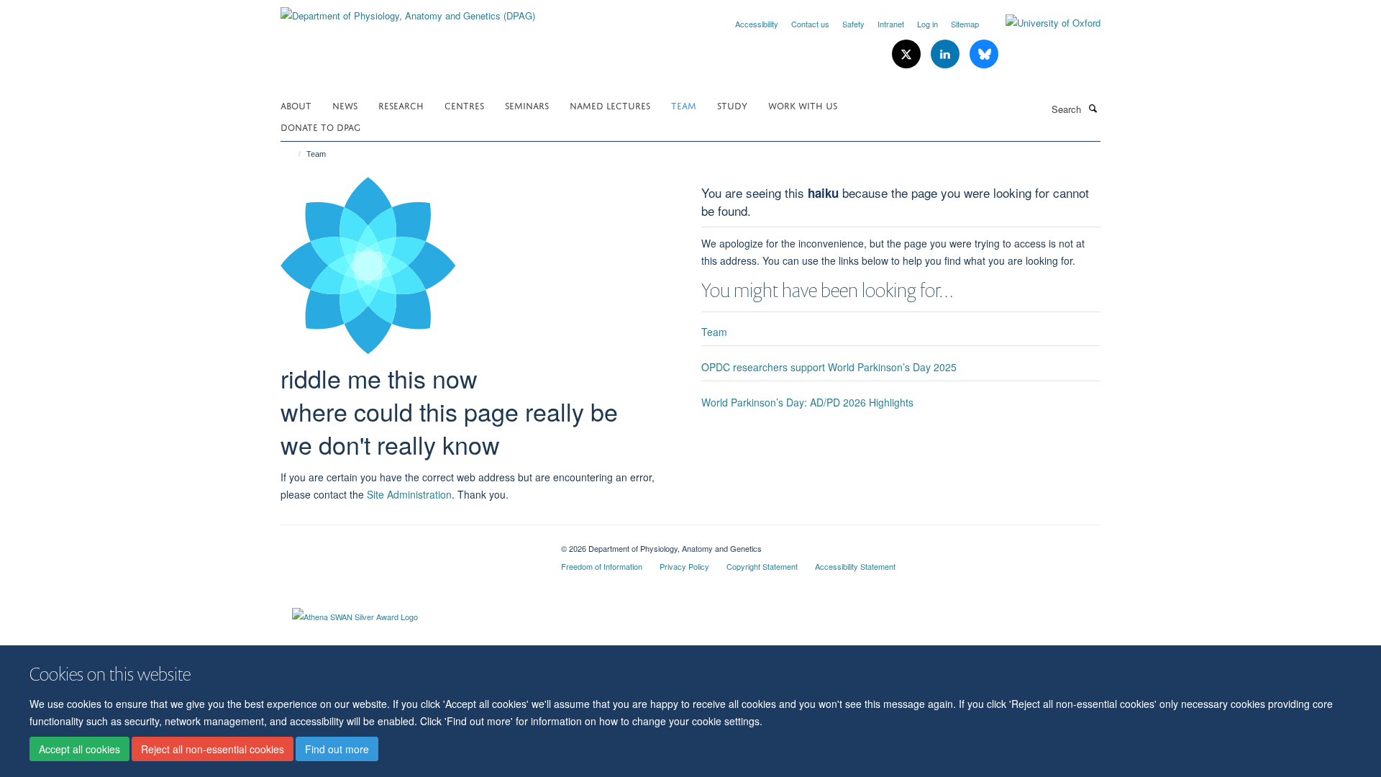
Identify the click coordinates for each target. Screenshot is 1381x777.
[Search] (1092, 108)
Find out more (337, 749)
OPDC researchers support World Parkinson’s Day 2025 (829, 367)
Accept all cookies (79, 749)
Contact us (810, 23)
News (344, 105)
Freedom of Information (601, 566)
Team (683, 105)
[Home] (293, 154)
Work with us (802, 105)
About (296, 105)
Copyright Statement (762, 566)
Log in (927, 23)
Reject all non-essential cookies (212, 749)
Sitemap (965, 23)
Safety (853, 23)
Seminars (527, 105)
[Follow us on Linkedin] (946, 54)
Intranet (891, 23)
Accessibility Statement (855, 566)
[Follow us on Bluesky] (984, 54)
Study (732, 105)
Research (401, 105)
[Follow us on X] (908, 54)
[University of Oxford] (1042, 23)
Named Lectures (610, 105)
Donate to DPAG (320, 126)
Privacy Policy (684, 566)
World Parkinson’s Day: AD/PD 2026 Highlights (807, 402)
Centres (464, 105)
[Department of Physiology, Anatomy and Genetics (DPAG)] (408, 10)
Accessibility (756, 23)
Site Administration (409, 494)
